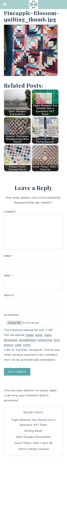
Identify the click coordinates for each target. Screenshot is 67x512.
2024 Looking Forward (33, 449)
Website (9, 295)
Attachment (12, 315)
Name (8, 256)
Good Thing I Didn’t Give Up (33, 443)
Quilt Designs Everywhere (33, 437)
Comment (10, 211)
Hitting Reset (33, 431)
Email (8, 275)
